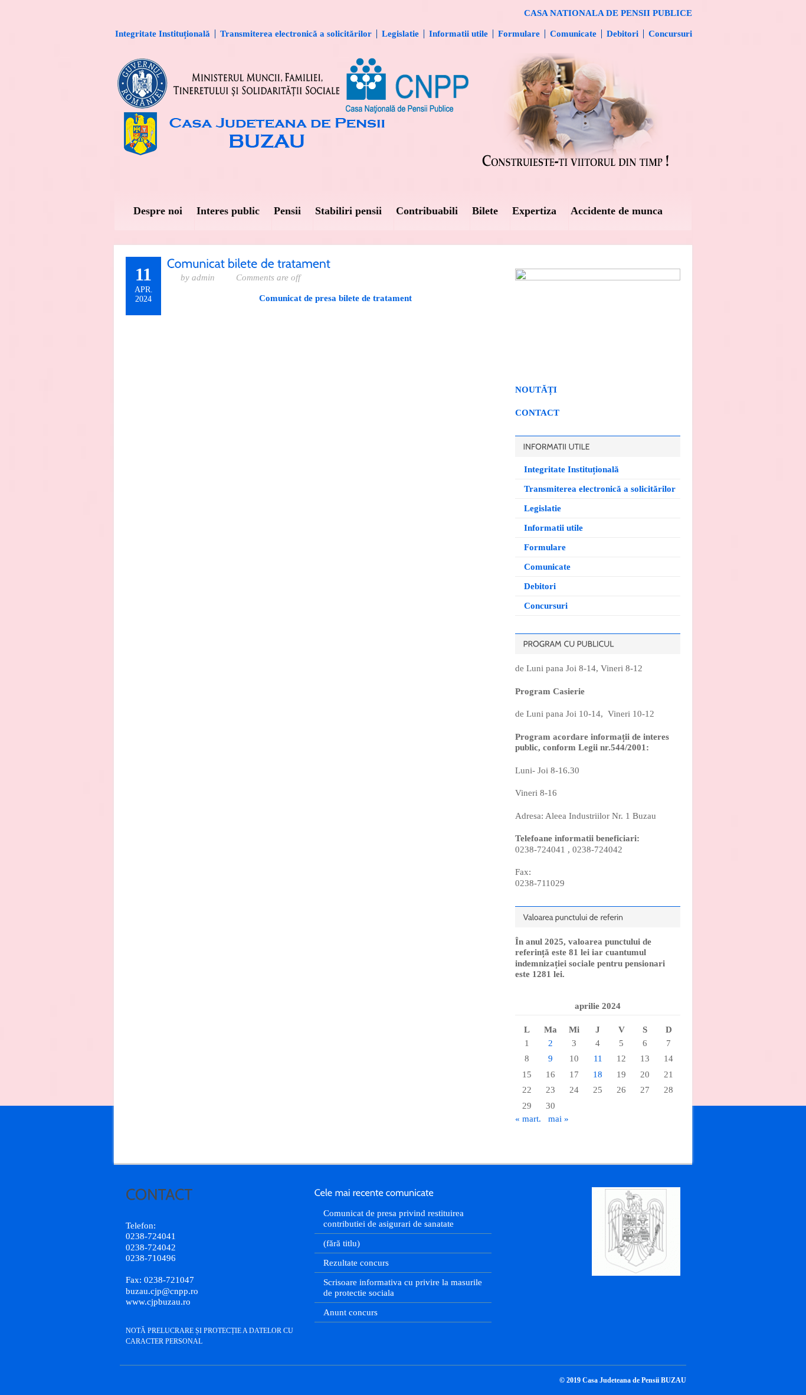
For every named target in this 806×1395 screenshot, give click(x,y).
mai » (558, 1118)
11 (598, 1058)
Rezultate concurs (356, 1262)
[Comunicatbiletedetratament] (248, 262)
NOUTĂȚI (536, 389)
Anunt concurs (350, 1312)
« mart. (528, 1118)
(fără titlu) (341, 1243)
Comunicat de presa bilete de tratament (335, 298)
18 (597, 1074)
